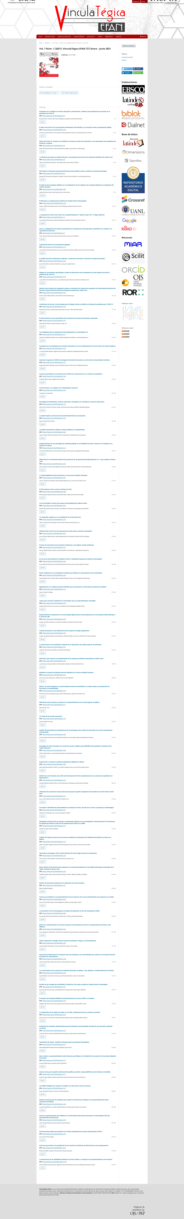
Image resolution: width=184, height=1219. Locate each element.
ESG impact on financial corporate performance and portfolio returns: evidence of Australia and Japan (73, 171)
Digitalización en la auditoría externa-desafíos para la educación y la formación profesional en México (72, 587)
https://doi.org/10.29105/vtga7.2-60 (54, 764)
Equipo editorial (79, 36)
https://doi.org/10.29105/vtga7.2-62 (54, 376)
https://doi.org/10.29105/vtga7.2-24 (54, 856)
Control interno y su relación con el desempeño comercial (58, 388)
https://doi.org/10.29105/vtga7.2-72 (54, 1030)
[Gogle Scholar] (129, 223)
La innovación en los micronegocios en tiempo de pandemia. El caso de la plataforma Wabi (69, 911)
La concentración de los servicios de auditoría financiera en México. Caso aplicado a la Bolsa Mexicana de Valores (76, 970)
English (124, 60)
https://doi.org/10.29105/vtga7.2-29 (54, 871)
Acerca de (90, 36)
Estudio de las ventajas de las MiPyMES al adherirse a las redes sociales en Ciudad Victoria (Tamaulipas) (73, 984)
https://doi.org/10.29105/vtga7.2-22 (54, 533)
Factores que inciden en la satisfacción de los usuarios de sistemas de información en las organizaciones (73, 1145)
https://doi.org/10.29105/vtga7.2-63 (54, 390)
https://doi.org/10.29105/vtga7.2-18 (54, 519)
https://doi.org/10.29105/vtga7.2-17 (54, 1074)
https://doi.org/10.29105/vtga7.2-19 (54, 842)
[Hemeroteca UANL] (133, 215)
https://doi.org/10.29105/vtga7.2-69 (54, 505)
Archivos (47, 43)
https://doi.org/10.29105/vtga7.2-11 (54, 334)
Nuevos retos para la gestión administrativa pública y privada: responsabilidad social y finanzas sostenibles (74, 1072)
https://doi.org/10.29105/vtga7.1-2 (54, 217)
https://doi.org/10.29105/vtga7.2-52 (54, 1134)
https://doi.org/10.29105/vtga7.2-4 (54, 145)
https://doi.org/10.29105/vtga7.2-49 (54, 661)
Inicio (40, 36)
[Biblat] (133, 120)
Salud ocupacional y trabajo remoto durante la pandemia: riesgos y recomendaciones (67, 941)
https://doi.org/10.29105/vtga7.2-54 (54, 943)
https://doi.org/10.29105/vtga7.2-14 (54, 448)
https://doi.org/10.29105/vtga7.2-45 (54, 1148)
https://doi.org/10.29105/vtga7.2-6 (54, 159)
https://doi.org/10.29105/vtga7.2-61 (54, 478)
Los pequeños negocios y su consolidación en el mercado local (60, 517)
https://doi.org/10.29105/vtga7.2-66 (54, 189)
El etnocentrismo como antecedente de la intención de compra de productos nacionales (68, 318)
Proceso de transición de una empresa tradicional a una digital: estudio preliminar (66, 545)
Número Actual (50, 36)
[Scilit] (133, 263)
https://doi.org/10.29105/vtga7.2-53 (54, 293)
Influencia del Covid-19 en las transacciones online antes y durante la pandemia (65, 531)
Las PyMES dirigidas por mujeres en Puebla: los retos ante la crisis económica (65, 1086)
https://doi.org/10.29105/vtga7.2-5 (54, 173)
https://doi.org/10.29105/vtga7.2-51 (54, 810)
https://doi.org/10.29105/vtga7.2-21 (54, 885)
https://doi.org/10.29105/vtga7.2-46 (54, 959)
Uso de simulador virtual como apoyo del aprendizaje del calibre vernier (63, 503)
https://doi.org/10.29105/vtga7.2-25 (54, 675)
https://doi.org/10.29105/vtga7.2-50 (54, 261)
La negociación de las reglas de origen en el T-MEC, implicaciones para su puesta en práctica (69, 1012)
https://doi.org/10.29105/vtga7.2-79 (54, 418)
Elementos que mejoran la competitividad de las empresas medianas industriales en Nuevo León (71, 658)
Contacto (118, 36)
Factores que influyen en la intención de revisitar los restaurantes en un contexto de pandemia (70, 374)
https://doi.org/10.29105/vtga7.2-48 (54, 561)
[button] (127, 68)
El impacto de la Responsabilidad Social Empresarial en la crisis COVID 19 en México (66, 998)
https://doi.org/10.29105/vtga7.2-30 (54, 464)
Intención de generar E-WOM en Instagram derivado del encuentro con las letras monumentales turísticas (74, 360)
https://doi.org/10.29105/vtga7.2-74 (54, 247)
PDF (43, 122)
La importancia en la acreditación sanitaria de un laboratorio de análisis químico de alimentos (70, 644)
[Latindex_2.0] (133, 108)
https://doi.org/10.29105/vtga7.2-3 (54, 116)
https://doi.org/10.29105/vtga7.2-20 (54, 203)
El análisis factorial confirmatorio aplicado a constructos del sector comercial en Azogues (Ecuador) (72, 258)
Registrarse (109, 36)
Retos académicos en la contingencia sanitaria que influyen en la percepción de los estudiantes (70, 573)
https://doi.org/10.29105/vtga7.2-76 (54, 719)
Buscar (143, 36)
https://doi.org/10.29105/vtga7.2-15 (54, 1088)
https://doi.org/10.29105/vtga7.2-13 (54, 826)
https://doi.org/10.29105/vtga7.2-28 (54, 973)
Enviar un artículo (128, 46)
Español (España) (127, 57)
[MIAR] (133, 248)
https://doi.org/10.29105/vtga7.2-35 (54, 1001)
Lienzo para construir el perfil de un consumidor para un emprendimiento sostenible (67, 601)
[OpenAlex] (133, 164)
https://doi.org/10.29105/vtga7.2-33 (54, 780)
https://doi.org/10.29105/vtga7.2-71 (54, 705)
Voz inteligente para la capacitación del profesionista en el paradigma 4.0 (63, 332)
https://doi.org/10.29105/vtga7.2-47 (54, 796)
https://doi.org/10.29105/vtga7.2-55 (54, 307)
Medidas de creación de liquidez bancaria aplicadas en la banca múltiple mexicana (66, 672)
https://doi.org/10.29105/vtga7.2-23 (54, 929)
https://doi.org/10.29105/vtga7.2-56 (54, 575)
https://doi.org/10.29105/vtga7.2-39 (54, 619)
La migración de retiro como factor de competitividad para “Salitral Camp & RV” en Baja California (71, 215)
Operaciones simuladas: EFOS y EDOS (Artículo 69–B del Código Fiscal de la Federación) (68, 853)
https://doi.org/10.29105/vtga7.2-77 (54, 1060)
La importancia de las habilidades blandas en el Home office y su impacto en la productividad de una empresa (75, 1159)
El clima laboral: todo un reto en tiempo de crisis (55, 489)
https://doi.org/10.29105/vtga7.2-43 (54, 1015)
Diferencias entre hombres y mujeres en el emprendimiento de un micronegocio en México (69, 702)
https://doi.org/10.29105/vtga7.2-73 (54, 404)
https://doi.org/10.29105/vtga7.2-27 (54, 547)
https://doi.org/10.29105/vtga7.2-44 (54, 691)
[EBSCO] (133, 94)
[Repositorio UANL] (133, 193)
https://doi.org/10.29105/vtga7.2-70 (54, 277)
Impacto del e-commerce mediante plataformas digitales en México (61, 762)
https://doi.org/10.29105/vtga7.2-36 (54, 603)
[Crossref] (133, 202)
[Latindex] (133, 147)
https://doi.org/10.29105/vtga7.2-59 (54, 130)
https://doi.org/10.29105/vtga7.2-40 (54, 633)
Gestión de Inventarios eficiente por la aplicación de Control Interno (61, 883)
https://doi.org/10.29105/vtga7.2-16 (54, 589)
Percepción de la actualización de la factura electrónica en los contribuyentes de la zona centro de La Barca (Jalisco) (77, 346)
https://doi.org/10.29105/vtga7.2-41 (54, 647)
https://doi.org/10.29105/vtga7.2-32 (54, 899)
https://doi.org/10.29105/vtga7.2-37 (54, 362)
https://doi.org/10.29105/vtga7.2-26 (54, 734)
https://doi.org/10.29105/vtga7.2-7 (54, 233)
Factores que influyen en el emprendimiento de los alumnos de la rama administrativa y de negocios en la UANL (76, 897)
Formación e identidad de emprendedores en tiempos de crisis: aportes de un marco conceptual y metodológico (76, 807)
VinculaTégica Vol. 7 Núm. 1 (50, 93)
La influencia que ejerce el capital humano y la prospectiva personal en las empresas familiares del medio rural (76, 157)
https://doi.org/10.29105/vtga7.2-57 (54, 320)
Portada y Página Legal (70, 93)
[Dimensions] (133, 154)
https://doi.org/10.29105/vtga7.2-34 (54, 1120)
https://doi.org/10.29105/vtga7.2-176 (55, 1162)
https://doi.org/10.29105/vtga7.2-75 (54, 1044)
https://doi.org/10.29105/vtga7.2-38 (54, 750)
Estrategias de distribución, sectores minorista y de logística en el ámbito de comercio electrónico (71, 402)
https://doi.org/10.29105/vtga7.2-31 (54, 987)
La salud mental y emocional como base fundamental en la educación (62, 416)
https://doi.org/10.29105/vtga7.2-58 (54, 1104)
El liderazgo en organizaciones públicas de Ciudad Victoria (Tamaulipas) (62, 201)
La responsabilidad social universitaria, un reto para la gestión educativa (63, 475)
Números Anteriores (64, 36)
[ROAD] (129, 230)
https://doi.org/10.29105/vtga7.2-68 (54, 492)
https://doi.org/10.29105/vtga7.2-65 (54, 913)
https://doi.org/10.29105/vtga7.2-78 (54, 348)
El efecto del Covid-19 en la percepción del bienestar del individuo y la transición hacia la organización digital (75, 127)
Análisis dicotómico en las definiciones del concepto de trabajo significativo (64, 631)
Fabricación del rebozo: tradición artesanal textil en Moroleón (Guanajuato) (64, 1042)
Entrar (100, 36)
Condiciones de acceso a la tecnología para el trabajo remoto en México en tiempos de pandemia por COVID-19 (76, 304)
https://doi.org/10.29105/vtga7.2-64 (54, 432)
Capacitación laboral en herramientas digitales (54, 245)
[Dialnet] (133, 127)
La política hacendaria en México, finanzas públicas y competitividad (62, 430)
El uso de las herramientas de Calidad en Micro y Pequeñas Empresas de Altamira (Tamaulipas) (70, 559)
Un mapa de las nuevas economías (50, 716)
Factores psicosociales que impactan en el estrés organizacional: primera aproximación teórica (70, 1131)
